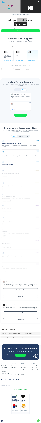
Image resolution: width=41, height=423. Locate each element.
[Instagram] (20, 421)
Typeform (21, 14)
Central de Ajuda (15, 372)
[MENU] (39, 2)
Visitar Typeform (20, 319)
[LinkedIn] (22, 421)
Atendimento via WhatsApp (21, 389)
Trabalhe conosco (25, 365)
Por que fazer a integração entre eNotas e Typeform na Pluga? (16, 333)
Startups (23, 371)
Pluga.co (3, 2)
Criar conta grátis (20, 355)
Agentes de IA (4, 371)
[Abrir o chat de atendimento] (2, 421)
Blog (12, 365)
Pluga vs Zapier (35, 367)
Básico (14, 136)
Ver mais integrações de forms (20, 316)
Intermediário (20, 136)
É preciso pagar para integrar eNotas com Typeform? (14, 337)
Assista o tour (4, 365)
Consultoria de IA (5, 373)
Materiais (13, 371)
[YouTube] (18, 421)
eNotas (18, 14)
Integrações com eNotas (20, 289)
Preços (2, 369)
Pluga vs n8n (34, 365)
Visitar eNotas (20, 296)
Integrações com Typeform (21, 312)
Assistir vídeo (5, 177)
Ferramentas (14, 14)
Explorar (4, 200)
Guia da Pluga (14, 374)
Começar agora (20, 30)
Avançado (26, 136)
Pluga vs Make (35, 369)
